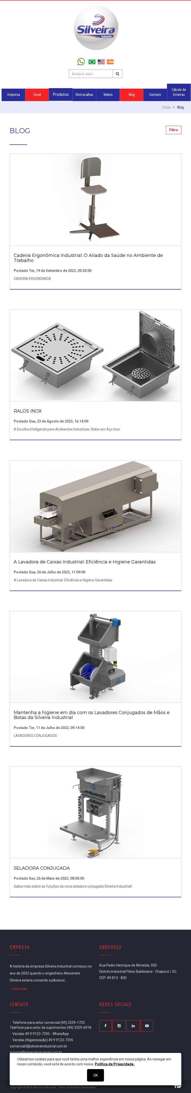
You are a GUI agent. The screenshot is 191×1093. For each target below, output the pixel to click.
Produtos (61, 94)
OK (95, 1075)
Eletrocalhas (84, 95)
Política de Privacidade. (115, 1064)
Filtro (173, 130)
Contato (155, 95)
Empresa (13, 95)
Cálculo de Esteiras (179, 92)
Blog (132, 95)
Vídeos (108, 95)
